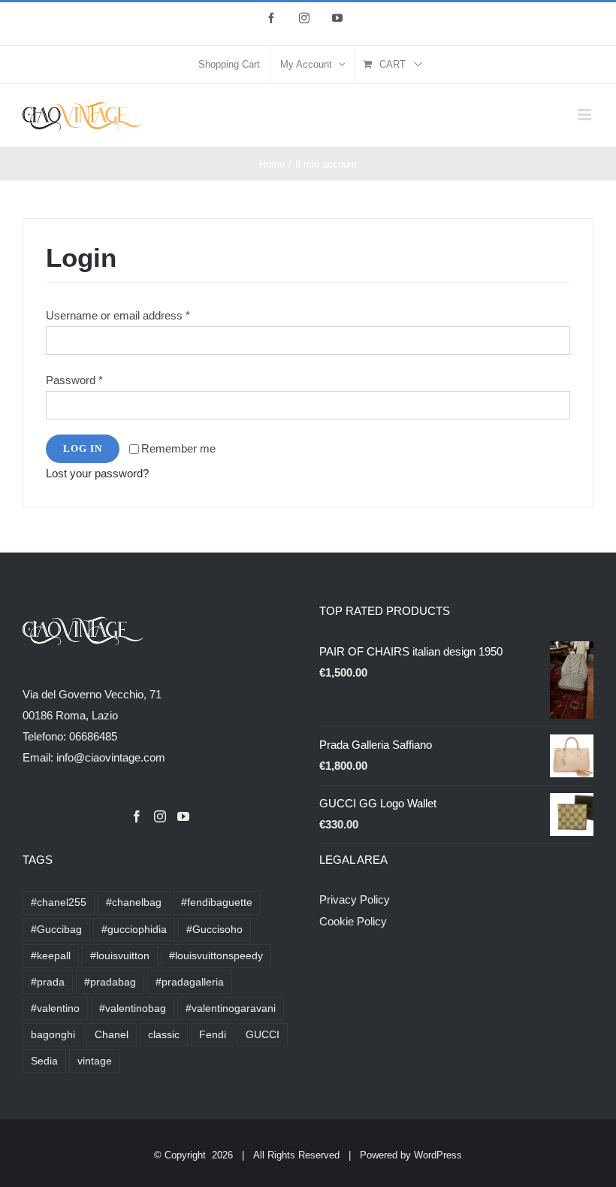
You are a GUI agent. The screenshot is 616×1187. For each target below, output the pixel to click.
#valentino (55, 1008)
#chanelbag (134, 902)
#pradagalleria (190, 982)
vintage (94, 1061)
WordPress (438, 1155)
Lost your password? (97, 473)
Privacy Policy (354, 899)
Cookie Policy (353, 921)
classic (164, 1034)
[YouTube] (183, 816)
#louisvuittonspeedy (216, 955)
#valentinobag (132, 1008)
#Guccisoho (214, 929)
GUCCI (262, 1034)
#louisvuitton (119, 955)
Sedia (44, 1061)
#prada (48, 982)
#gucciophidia (134, 929)
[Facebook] (137, 816)
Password (74, 380)
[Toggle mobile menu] (585, 115)
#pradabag (110, 982)
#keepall (51, 955)
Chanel (111, 1034)
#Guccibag (56, 929)
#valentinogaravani (231, 1008)
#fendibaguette (216, 902)
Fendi (212, 1034)
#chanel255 (58, 902)
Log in (82, 448)
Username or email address (118, 315)
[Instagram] (160, 816)
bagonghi (53, 1034)
